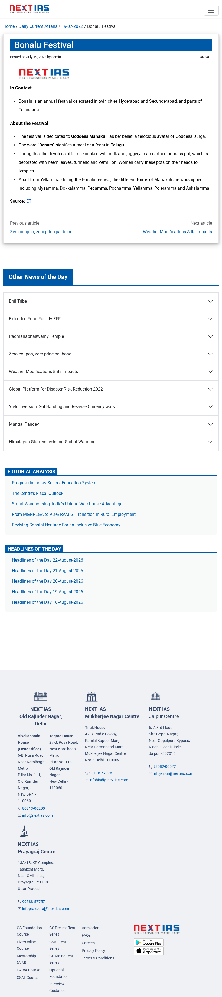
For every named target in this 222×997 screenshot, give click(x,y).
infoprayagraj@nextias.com (45, 908)
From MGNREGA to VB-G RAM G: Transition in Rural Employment (74, 514)
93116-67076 (100, 773)
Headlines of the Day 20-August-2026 (47, 581)
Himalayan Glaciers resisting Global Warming (52, 441)
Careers (88, 943)
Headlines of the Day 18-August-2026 (47, 602)
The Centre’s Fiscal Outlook (38, 493)
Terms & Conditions (98, 958)
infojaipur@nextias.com (173, 773)
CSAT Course (27, 977)
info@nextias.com (37, 815)
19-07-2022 (72, 26)
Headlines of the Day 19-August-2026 (47, 591)
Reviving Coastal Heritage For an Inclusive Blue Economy (66, 525)
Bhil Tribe (18, 301)
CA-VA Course (28, 970)
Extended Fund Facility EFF (35, 318)
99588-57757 (33, 901)
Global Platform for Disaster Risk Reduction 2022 (56, 389)
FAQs (86, 935)
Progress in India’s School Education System (54, 482)
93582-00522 (164, 766)
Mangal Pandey (24, 424)
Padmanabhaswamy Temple (36, 336)
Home (9, 26)
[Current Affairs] (29, 9)
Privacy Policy (93, 950)
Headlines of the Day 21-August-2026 (47, 570)
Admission (90, 928)
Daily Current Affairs (38, 26)
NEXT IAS (40, 716)
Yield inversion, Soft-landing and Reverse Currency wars (62, 406)
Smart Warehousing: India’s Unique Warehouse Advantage (67, 503)
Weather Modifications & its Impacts (177, 231)
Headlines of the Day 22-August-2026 (47, 560)
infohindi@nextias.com (108, 780)
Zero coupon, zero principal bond (41, 231)
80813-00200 (33, 808)
